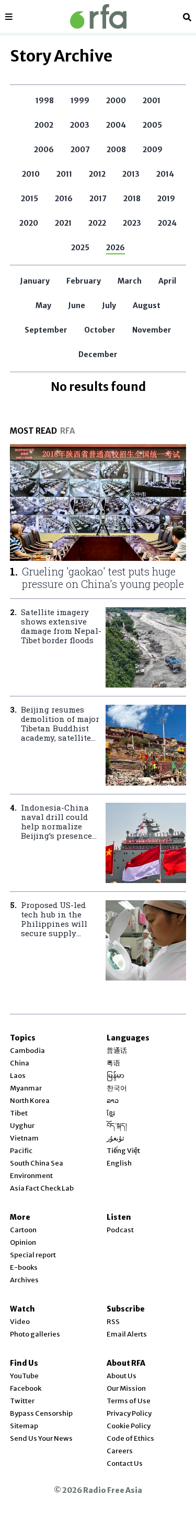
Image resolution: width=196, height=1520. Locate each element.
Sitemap (24, 1425)
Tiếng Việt (123, 1150)
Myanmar (26, 1088)
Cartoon (23, 1229)
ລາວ (113, 1100)
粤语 (113, 1063)
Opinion (23, 1242)
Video (20, 1321)
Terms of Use (129, 1400)
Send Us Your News (41, 1438)
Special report (33, 1255)
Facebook (25, 1388)
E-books (24, 1267)
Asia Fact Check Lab (42, 1188)
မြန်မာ (115, 1075)
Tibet (19, 1113)
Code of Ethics (130, 1438)
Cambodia (27, 1050)
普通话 (117, 1050)
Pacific (21, 1150)
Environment (31, 1175)
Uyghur (22, 1125)
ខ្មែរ (111, 1113)
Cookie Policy (129, 1425)
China (19, 1063)
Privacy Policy (129, 1413)
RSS (113, 1321)
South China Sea (36, 1163)
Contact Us (125, 1463)
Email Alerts (127, 1334)
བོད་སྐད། (117, 1125)
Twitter (22, 1400)
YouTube (24, 1375)
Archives (24, 1280)
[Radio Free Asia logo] (98, 16)
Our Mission (126, 1388)
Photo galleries (35, 1334)
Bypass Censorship (41, 1413)
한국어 (117, 1088)
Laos (18, 1075)
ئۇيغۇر (115, 1138)
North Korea (30, 1100)
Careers (120, 1451)
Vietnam (24, 1138)
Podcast (120, 1229)
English (119, 1163)
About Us (121, 1375)
